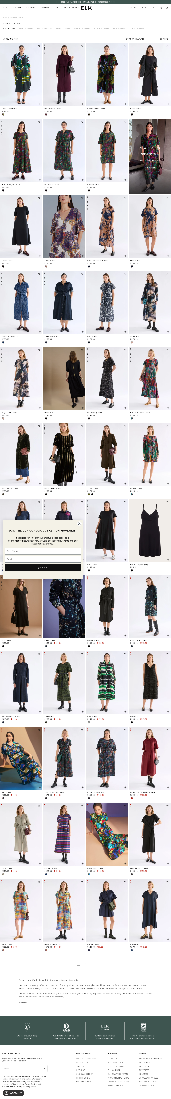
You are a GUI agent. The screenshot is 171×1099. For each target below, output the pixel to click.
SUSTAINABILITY (115, 1062)
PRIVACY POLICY (115, 1085)
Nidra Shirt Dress (52, 944)
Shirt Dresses (26, 29)
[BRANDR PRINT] (89, 266)
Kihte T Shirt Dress (95, 792)
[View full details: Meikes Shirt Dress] (64, 74)
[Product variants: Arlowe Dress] (168, 483)
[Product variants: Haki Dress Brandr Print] (125, 255)
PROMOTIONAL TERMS (118, 1078)
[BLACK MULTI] (89, 418)
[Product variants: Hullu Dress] (168, 939)
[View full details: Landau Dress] (64, 834)
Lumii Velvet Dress (52, 488)
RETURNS (80, 1070)
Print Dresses (63, 29)
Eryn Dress (135, 260)
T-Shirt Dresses (82, 29)
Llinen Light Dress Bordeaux (142, 792)
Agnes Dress (50, 716)
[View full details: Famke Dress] (107, 606)
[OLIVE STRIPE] (3, 874)
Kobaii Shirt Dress (10, 108)
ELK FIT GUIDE (83, 1078)
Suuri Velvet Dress (10, 488)
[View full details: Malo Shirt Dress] (64, 150)
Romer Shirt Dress (10, 336)
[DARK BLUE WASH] (46, 342)
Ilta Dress (134, 716)
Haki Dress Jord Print (11, 184)
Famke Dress (93, 640)
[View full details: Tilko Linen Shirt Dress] (64, 758)
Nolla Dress (49, 412)
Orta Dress (6, 640)
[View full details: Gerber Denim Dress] (21, 682)
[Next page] (93, 964)
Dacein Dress (93, 944)
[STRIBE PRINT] (3, 114)
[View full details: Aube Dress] (64, 226)
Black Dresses (101, 29)
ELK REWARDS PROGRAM (150, 1058)
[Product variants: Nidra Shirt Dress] (82, 939)
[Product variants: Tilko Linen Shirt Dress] (82, 787)
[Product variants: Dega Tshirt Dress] (39, 407)
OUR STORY (113, 1058)
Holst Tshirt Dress (95, 868)
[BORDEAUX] (132, 798)
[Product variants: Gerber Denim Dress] (39, 711)
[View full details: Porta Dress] (21, 834)
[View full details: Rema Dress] (150, 74)
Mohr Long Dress (94, 412)
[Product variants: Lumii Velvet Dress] (82, 483)
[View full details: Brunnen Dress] (107, 150)
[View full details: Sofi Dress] (150, 302)
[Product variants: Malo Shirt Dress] (82, 179)
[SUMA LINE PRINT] (46, 798)
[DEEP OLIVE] (3, 494)
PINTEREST (144, 1070)
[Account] (161, 8)
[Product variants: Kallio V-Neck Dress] (168, 635)
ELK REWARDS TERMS (118, 1074)
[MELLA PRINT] (132, 418)
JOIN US (42, 567)
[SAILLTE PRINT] (89, 722)
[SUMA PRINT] (3, 798)
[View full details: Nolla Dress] (64, 378)
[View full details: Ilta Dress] (150, 682)
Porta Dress (7, 868)
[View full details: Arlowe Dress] (150, 454)
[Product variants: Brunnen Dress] (125, 179)
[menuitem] (5, 8)
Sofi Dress (134, 336)
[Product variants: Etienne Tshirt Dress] (168, 863)
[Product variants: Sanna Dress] (39, 255)
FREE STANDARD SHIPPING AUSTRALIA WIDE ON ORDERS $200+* (85, 2)
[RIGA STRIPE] (46, 874)
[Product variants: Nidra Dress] (39, 939)
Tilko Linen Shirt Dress (54, 792)
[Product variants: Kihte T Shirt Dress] (125, 787)
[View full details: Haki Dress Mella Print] (150, 378)
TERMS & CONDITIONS (118, 1081)
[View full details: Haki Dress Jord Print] (21, 150)
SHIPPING (80, 1066)
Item (16, 39)
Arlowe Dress (136, 488)
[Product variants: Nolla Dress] (82, 407)
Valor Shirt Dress (51, 336)
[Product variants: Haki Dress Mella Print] (168, 407)
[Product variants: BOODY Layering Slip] (168, 559)
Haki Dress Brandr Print (97, 260)
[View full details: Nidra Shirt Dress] (64, 910)
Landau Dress (50, 868)
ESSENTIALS (16, 8)
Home (5, 18)
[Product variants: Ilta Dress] (168, 711)
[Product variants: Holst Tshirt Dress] (125, 863)
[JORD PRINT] (3, 190)
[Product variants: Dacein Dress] (125, 939)
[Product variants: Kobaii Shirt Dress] (39, 103)
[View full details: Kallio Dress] (64, 606)
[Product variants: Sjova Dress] (125, 483)
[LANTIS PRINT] (46, 266)
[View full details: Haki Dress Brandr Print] (107, 226)
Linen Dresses (44, 29)
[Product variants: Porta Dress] (39, 863)
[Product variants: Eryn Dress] (168, 255)
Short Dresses (138, 29)
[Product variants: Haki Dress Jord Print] (39, 179)
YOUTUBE (143, 1074)
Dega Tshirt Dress (9, 412)
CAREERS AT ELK (146, 1085)
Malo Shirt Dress (51, 184)
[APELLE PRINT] (89, 874)
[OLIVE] (89, 494)
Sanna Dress (7, 260)
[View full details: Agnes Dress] (64, 682)
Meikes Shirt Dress (52, 108)
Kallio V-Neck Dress (138, 640)
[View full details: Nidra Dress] (21, 910)
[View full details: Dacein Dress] (107, 910)
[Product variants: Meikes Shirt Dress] (82, 103)
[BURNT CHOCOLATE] (132, 874)
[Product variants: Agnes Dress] (82, 711)
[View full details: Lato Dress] (107, 302)
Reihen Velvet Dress (96, 108)
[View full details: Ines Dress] (107, 682)
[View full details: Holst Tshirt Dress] (107, 834)
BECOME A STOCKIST (149, 1081)
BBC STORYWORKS (116, 1066)
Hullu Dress (135, 944)
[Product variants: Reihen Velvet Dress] (125, 103)
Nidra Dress (7, 944)
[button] (39, 45)
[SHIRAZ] (46, 114)
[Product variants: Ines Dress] (125, 711)
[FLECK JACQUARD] (3, 342)
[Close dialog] (79, 523)
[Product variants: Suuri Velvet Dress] (39, 483)
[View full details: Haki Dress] (107, 530)
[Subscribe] (44, 1068)
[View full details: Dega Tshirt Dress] (21, 378)
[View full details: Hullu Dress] (150, 910)
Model (6, 39)
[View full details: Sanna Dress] (21, 226)
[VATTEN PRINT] (89, 342)
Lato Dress (92, 336)
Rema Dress (135, 108)
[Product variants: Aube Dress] (82, 255)
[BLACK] (132, 114)
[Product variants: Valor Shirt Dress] (82, 331)
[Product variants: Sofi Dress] (168, 331)
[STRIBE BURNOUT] (89, 114)
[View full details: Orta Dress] (21, 606)
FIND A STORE (83, 1062)
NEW (5, 8)
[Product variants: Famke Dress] (125, 635)
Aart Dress (6, 792)
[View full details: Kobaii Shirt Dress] (21, 74)
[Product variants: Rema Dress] (168, 103)
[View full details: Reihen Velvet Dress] (107, 74)
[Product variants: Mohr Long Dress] (125, 407)
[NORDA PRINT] (46, 646)
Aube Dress (49, 260)
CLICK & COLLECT (84, 1074)
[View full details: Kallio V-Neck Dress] (150, 606)
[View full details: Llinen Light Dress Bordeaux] (150, 758)
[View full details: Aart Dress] (21, 758)
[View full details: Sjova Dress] (107, 454)
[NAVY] (132, 950)
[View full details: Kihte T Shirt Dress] (107, 758)
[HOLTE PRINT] (132, 342)
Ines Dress (92, 716)
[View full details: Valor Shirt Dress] (64, 302)
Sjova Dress (92, 488)
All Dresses (9, 29)
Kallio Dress (49, 640)
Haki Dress (92, 564)
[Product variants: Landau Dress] (82, 863)
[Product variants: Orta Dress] (39, 635)
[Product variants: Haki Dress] (125, 559)
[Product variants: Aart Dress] (39, 787)
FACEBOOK (144, 1066)
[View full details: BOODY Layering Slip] (150, 530)
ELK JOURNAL (114, 1070)
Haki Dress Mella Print (140, 412)
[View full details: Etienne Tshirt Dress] (150, 834)
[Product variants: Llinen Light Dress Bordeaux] (168, 787)
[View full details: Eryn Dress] (150, 226)
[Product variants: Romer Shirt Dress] (39, 331)
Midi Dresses (120, 29)
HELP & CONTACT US (86, 1058)
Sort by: (130, 39)
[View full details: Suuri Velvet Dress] (21, 454)
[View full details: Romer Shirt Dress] (21, 302)
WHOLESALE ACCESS (148, 1078)
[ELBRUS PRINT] (3, 950)
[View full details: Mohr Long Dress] (107, 378)
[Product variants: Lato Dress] (125, 331)
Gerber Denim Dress (11, 716)
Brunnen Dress (94, 184)
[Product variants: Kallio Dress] (82, 635)
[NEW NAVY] (89, 950)
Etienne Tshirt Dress (139, 868)
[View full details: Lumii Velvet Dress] (64, 454)
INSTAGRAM (144, 1062)
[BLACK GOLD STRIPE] (46, 494)
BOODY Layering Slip (139, 564)
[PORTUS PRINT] (46, 722)
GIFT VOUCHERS (83, 1081)
